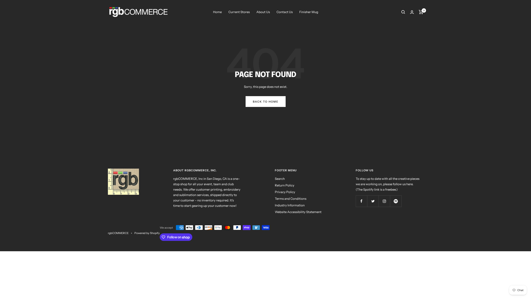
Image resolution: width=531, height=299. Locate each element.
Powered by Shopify (147, 233)
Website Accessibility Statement (298, 212)
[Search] (403, 12)
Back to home (265, 101)
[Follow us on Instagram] (384, 201)
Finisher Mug (308, 12)
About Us (263, 12)
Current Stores (239, 12)
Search (280, 179)
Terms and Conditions (290, 199)
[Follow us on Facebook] (361, 201)
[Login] (412, 12)
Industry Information (290, 205)
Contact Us (284, 12)
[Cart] (421, 12)
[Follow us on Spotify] (395, 201)
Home (217, 12)
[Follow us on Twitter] (373, 201)
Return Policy (284, 185)
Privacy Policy (285, 192)
